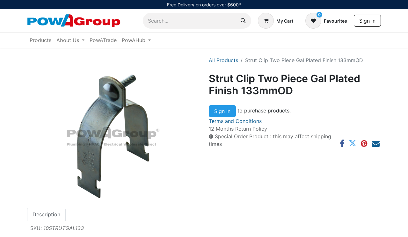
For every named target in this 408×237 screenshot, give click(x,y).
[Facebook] (342, 143)
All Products (223, 60)
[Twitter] (352, 143)
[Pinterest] (364, 143)
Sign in (367, 21)
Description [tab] (46, 214)
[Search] (243, 21)
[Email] (376, 143)
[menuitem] (40, 40)
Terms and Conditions (235, 121)
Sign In (222, 111)
